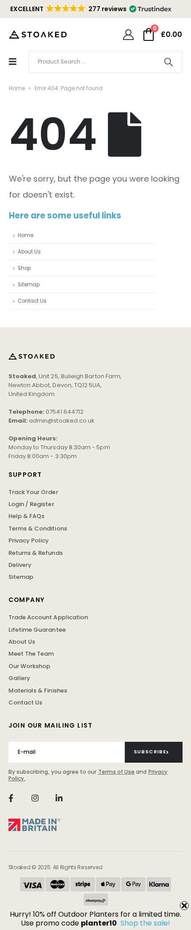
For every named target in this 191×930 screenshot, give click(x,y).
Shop (24, 268)
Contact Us (32, 301)
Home (17, 88)
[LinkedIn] (59, 798)
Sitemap (29, 284)
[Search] (168, 61)
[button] (90, 8)
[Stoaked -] (38, 34)
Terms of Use (116, 772)
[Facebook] (11, 798)
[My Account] (128, 34)
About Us (29, 251)
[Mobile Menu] (12, 61)
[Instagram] (35, 798)
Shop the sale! (145, 923)
